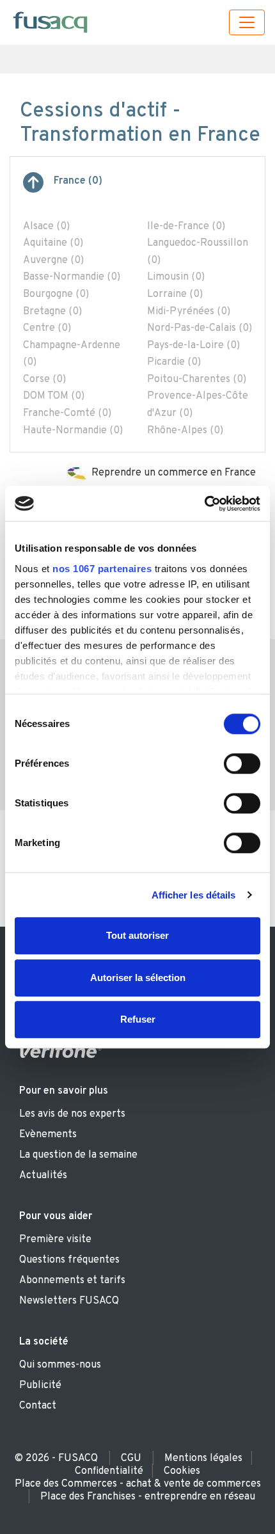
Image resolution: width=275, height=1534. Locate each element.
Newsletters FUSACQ (69, 1301)
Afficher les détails (194, 895)
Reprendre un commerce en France (173, 473)
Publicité (40, 1385)
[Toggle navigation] (247, 22)
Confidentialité (109, 1471)
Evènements (48, 1134)
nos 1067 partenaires (102, 568)
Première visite (55, 1239)
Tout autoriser (137, 935)
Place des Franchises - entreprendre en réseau (147, 1496)
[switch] (242, 763)
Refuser (137, 1019)
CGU (131, 1458)
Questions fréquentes (69, 1260)
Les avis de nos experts (72, 1114)
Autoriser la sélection (137, 977)
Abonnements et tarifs (72, 1280)
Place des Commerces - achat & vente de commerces (138, 1484)
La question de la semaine (78, 1155)
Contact (37, 1406)
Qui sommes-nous (60, 1365)
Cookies (182, 1471)
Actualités (43, 1175)
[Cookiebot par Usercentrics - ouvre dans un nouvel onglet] (204, 503)
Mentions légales (203, 1458)
